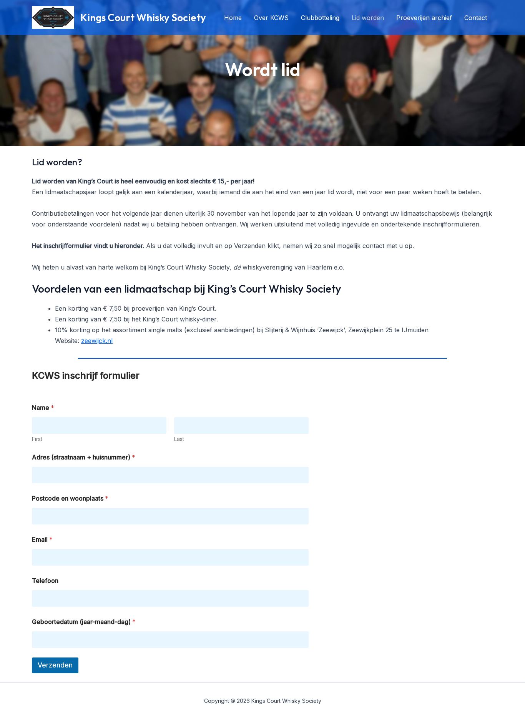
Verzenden (55, 665)
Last (179, 439)
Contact (475, 18)
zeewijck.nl (97, 341)
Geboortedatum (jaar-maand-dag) (84, 622)
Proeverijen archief (424, 18)
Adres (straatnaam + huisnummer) (83, 457)
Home (233, 18)
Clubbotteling (320, 18)
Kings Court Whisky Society (143, 17)
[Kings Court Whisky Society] (53, 17)
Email (42, 539)
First (37, 439)
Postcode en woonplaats (70, 498)
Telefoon (45, 580)
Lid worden (368, 18)
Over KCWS (271, 18)
